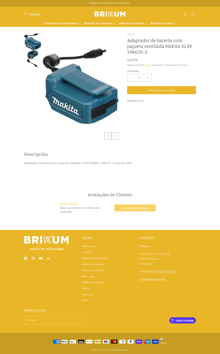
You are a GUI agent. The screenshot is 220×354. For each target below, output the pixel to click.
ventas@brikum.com (153, 279)
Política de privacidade (95, 258)
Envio (149, 65)
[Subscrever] (82, 320)
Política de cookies (92, 270)
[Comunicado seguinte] (195, 3)
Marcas (86, 288)
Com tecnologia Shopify (118, 350)
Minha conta (89, 246)
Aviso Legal (88, 276)
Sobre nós (87, 294)
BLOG (85, 300)
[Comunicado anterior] (25, 3)
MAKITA (131, 34)
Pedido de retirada (92, 282)
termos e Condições (93, 264)
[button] (32, 14)
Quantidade (133, 70)
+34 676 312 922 (165, 271)
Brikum (102, 350)
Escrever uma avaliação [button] (135, 207)
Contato (86, 252)
